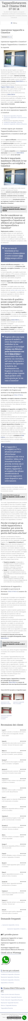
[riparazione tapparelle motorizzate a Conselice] (6, 710)
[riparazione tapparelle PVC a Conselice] (18, 697)
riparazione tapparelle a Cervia (10, 925)
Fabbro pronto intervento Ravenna (10, 994)
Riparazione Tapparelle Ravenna (9, 1002)
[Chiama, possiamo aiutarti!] (24, 1017)
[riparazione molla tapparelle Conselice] (6, 697)
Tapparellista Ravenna (7, 1008)
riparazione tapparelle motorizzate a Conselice (6, 717)
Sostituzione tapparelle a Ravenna (10, 980)
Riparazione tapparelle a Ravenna (13, 116)
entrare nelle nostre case (17, 290)
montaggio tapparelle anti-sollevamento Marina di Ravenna (12, 948)
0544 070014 (19, 81)
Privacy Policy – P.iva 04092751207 (14, 1019)
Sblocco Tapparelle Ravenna (9, 1005)
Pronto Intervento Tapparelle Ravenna (11, 997)
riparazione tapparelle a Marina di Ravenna (15, 124)
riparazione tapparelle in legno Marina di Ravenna (11, 939)
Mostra (9, 37)
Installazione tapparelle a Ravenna (13, 122)
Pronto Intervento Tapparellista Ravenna (12, 1000)
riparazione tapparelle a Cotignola (17, 929)
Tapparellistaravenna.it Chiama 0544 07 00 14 (14, 6)
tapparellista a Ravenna (7, 982)
